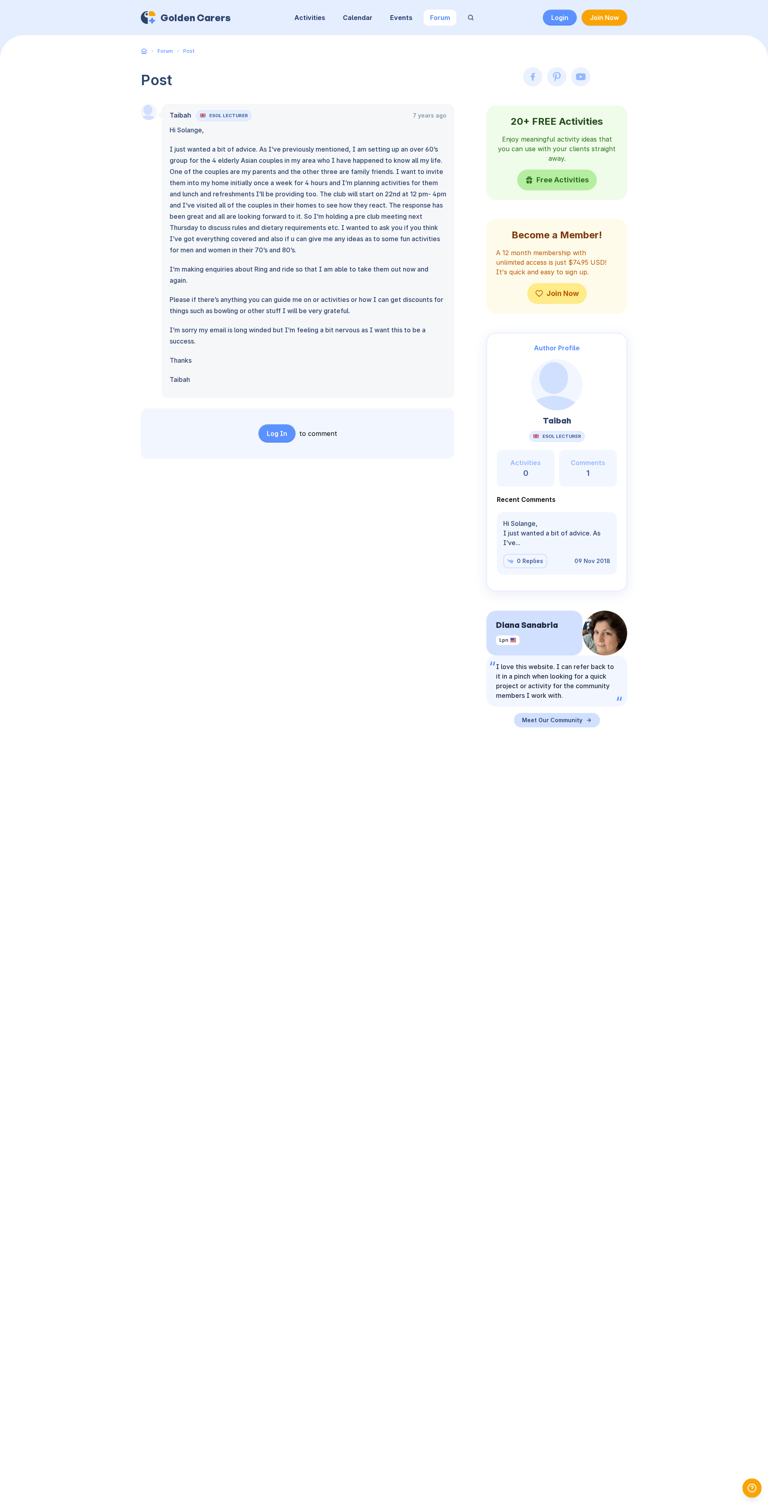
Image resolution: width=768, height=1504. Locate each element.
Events (401, 18)
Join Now (604, 18)
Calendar (357, 18)
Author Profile (557, 348)
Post (189, 51)
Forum (440, 18)
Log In (277, 433)
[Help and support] (752, 1488)
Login (559, 18)
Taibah (180, 115)
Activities (309, 18)
